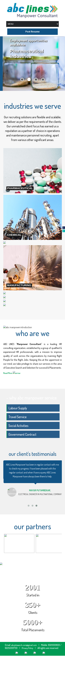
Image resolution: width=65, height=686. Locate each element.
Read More (8, 373)
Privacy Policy (27, 648)
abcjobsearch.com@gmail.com (24, 645)
